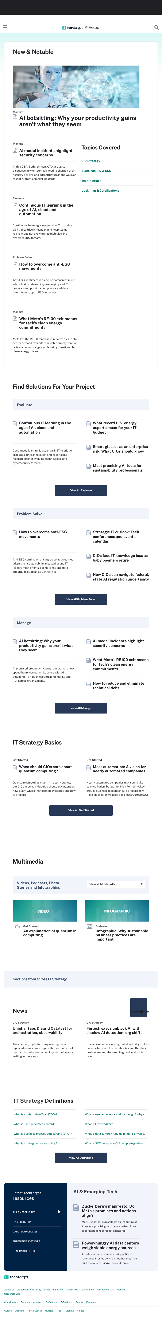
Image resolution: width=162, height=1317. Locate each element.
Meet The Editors (53, 1289)
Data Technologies (25, 1231)
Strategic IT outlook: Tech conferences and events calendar (116, 536)
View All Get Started (81, 810)
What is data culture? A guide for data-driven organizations (122, 1133)
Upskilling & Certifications (100, 190)
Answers (38, 1302)
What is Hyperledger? (99, 1124)
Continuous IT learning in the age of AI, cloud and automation (46, 209)
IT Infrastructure (24, 1251)
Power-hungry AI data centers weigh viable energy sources (110, 1245)
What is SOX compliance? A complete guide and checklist (121, 1143)
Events (79, 1302)
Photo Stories (35, 1310)
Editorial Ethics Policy (29, 1289)
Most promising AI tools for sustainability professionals (118, 467)
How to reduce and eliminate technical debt (118, 685)
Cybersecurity (22, 1222)
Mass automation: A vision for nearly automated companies (119, 769)
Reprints (25, 1302)
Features (91, 1302)
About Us (9, 1289)
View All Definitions (81, 1157)
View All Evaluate (81, 490)
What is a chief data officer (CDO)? (35, 1114)
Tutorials (69, 1310)
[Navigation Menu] (5, 27)
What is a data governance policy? (35, 1143)
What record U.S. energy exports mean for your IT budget (114, 427)
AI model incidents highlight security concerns (46, 152)
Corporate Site (12, 1294)
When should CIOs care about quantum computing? (45, 769)
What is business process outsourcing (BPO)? (43, 1133)
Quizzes (49, 1310)
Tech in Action (91, 180)
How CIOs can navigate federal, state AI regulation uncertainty (121, 576)
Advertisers (87, 1289)
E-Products (67, 1302)
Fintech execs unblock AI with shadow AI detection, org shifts (114, 1030)
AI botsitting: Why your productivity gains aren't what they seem (77, 121)
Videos (80, 1310)
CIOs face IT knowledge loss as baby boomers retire (120, 557)
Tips (59, 1310)
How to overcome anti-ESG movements (44, 266)
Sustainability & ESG (96, 170)
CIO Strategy (90, 161)
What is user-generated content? (34, 1124)
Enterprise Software (26, 1241)
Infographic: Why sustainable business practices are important (122, 935)
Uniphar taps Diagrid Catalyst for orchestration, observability (42, 1030)
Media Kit (122, 1289)
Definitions (51, 1302)
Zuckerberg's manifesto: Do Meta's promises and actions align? (109, 1211)
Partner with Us (105, 1289)
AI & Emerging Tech (25, 1212)
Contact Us (72, 1289)
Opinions (19, 1310)
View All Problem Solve (80, 599)
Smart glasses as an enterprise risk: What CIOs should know (120, 448)
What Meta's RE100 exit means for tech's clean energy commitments (48, 323)
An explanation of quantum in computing (50, 933)
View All (136, 1012)
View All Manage (80, 708)
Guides (8, 1310)
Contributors (11, 1302)
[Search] (156, 27)
